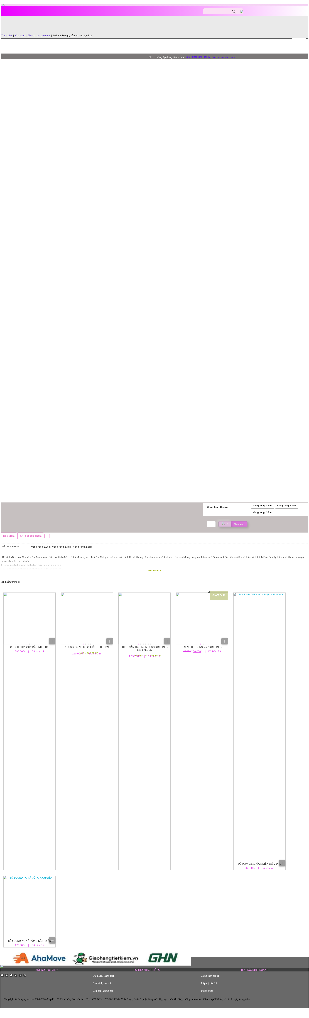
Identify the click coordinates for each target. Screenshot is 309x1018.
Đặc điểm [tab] (8, 536)
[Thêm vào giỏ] (52, 641)
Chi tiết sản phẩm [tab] (30, 536)
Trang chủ (6, 35)
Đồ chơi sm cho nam (39, 35)
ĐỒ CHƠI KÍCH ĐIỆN (198, 57)
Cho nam (19, 35)
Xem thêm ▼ (154, 570)
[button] (27, 644)
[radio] (262, 505)
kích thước (221, 507)
